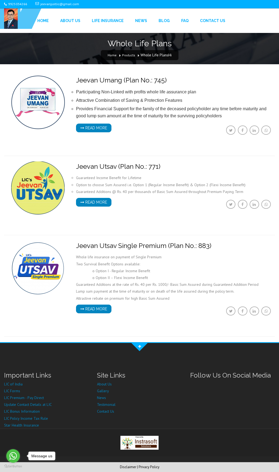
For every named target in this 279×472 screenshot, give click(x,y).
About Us (70, 21)
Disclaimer (128, 467)
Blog (164, 21)
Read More (95, 128)
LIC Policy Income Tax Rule (26, 418)
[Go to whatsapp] (13, 456)
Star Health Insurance (21, 425)
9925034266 (17, 4)
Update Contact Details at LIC (28, 404)
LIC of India (13, 384)
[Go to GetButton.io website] (13, 466)
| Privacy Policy (148, 467)
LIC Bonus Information (22, 411)
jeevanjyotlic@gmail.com (59, 4)
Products (128, 55)
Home (43, 21)
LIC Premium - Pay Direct (24, 397)
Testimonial (106, 404)
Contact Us (212, 21)
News (141, 21)
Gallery (103, 390)
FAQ (185, 21)
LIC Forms (12, 390)
